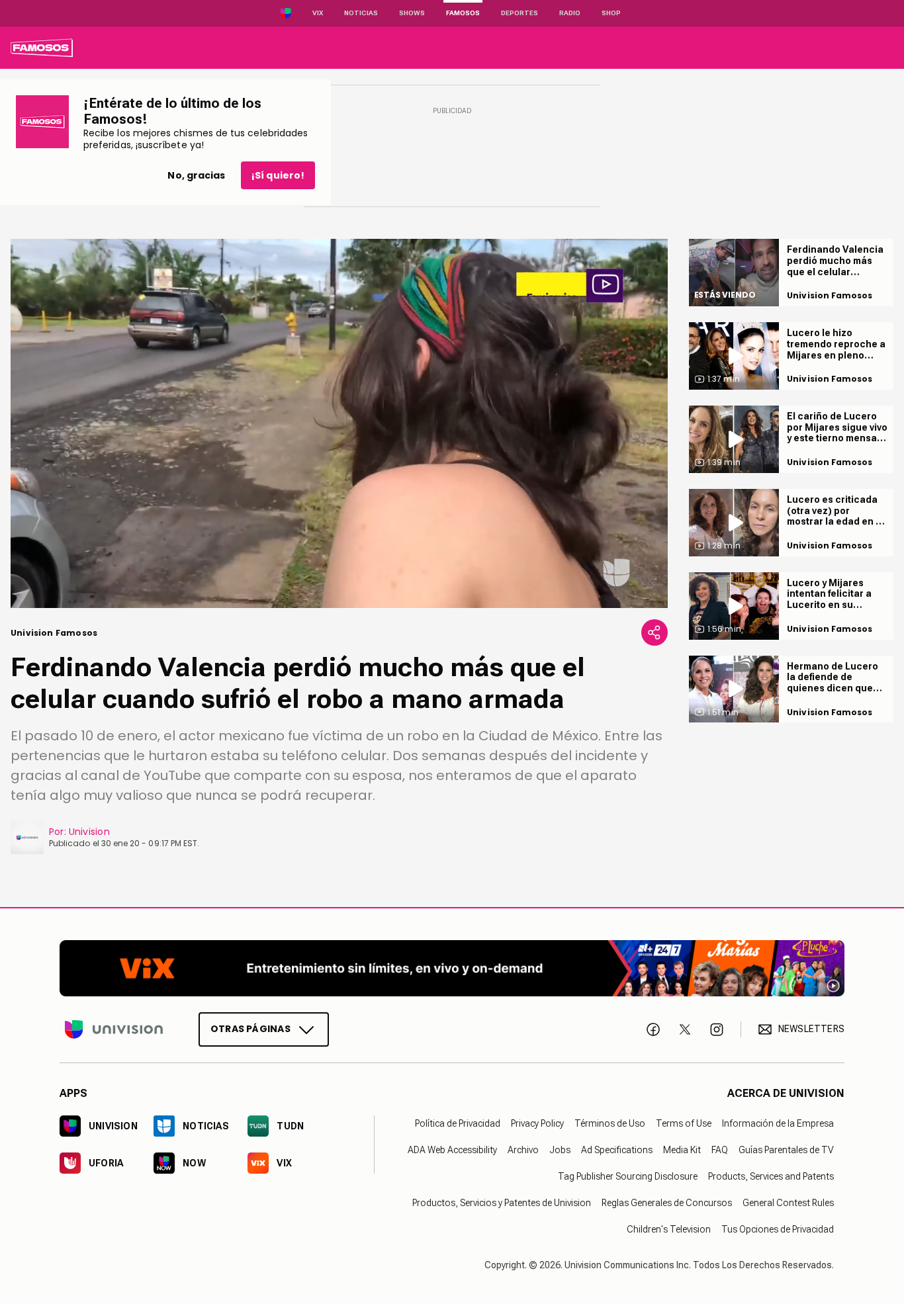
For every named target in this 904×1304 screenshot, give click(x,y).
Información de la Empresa (778, 1123)
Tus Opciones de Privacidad (777, 1229)
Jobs (559, 1150)
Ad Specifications (617, 1150)
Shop (611, 13)
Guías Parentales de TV (786, 1150)
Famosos (463, 13)
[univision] (42, 47)
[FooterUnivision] (114, 1029)
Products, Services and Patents (771, 1176)
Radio (569, 13)
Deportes (519, 13)
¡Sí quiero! (277, 175)
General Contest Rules (788, 1202)
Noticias (361, 13)
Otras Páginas (250, 1028)
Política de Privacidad (457, 1123)
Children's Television (669, 1229)
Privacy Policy (537, 1123)
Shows (412, 13)
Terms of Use (683, 1123)
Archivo (523, 1150)
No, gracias (196, 175)
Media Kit (682, 1150)
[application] (339, 423)
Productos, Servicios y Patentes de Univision (501, 1202)
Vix (317, 13)
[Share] (654, 632)
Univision (89, 832)
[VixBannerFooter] (452, 968)
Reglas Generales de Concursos (667, 1202)
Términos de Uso (609, 1123)
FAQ (719, 1150)
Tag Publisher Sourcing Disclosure (628, 1176)
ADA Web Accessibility (452, 1150)
